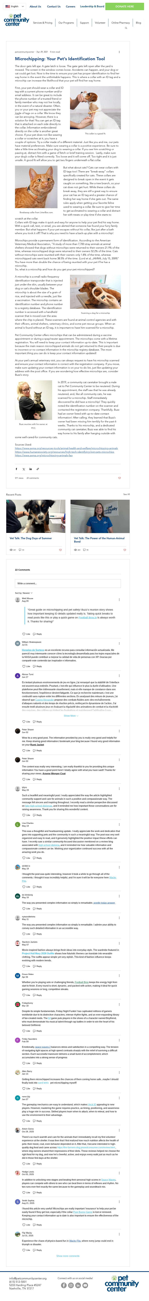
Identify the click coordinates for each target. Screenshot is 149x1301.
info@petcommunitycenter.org (28, 1278)
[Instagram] (71, 1285)
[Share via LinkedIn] (30, 469)
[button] (126, 28)
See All (126, 494)
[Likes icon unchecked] (24, 634)
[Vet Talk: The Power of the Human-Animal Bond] (100, 516)
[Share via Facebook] (16, 469)
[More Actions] (119, 599)
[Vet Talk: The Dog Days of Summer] (35, 516)
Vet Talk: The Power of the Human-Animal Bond (99, 540)
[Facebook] (64, 1285)
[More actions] (119, 52)
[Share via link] (37, 469)
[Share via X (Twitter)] (23, 469)
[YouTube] (85, 1285)
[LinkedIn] (78, 1285)
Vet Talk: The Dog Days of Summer (31, 538)
